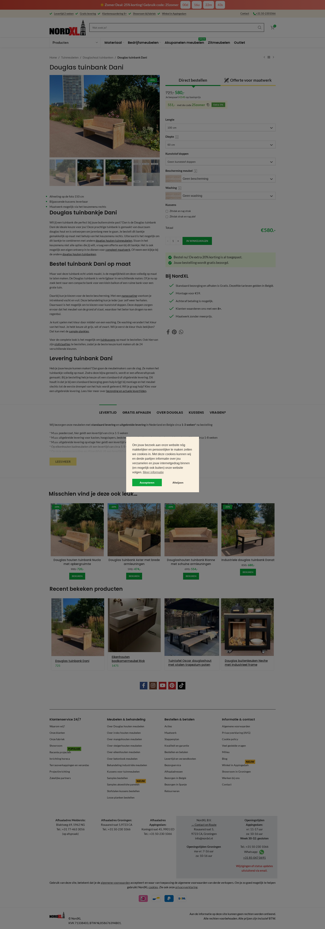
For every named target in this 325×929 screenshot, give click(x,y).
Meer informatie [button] (153, 472)
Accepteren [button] (147, 482)
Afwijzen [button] (177, 482)
